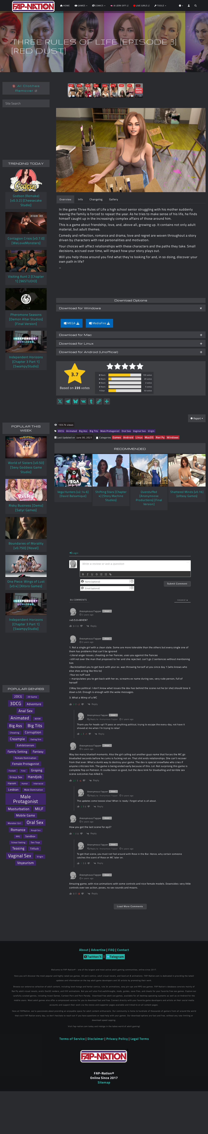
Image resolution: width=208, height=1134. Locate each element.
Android (128, 437)
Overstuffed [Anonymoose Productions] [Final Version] (149, 498)
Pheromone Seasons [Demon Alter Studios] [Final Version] (26, 319)
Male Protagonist (109, 431)
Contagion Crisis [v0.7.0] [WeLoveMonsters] (26, 240)
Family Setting (17, 751)
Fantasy (38, 751)
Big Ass (83, 431)
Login (75, 553)
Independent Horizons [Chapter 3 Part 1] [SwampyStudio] (26, 361)
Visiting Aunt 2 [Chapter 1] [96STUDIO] (26, 279)
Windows (173, 437)
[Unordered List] (106, 574)
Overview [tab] (65, 199)
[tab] (131, 308)
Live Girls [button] (141, 5)
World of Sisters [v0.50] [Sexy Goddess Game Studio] (26, 467)
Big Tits (94, 431)
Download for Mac (75, 335)
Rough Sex (36, 830)
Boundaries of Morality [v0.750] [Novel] (26, 545)
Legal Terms (139, 1038)
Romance (18, 829)
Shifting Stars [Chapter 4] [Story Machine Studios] (111, 496)
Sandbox (30, 836)
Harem (12, 783)
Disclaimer (95, 1038)
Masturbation (18, 808)
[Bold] (83, 574)
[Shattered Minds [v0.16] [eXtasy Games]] (187, 470)
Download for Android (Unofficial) (88, 352)
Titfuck (34, 848)
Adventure (34, 704)
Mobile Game (25, 815)
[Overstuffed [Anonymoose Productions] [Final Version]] (149, 470)
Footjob (12, 770)
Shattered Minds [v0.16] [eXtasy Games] (187, 494)
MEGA (71, 323)
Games (117, 437)
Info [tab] (80, 199)
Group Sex (16, 777)
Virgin (151, 431)
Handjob (35, 777)
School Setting (18, 842)
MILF (39, 809)
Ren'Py (160, 437)
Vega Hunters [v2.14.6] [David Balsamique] (73, 494)
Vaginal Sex (139, 431)
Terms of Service (72, 1038)
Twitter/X (94, 956)
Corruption (33, 732)
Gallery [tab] (113, 199)
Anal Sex (26, 710)
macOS (149, 437)
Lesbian (13, 789)
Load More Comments (130, 906)
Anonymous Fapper (109, 719)
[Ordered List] (101, 574)
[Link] (110, 574)
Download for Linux (76, 343)
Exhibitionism (25, 745)
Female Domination (25, 758)
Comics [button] (99, 5)
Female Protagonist (25, 764)
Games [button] (81, 5)
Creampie (17, 738)
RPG (18, 836)
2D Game (32, 696)
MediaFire (99, 323)
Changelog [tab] (96, 199)
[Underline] (92, 574)
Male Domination (33, 790)
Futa (23, 770)
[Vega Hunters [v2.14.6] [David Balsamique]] (73, 470)
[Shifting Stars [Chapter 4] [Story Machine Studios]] (111, 470)
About (83, 949)
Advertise (98, 949)
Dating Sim (36, 739)
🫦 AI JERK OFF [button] (118, 5)
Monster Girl (14, 823)
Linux (139, 437)
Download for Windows (80, 308)
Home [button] (66, 5)
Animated (71, 431)
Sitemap (104, 1082)
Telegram (117, 956)
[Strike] (96, 574)
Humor (25, 783)
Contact (123, 949)
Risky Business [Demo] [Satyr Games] (26, 507)
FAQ (111, 949)
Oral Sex (126, 431)
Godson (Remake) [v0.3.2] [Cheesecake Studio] (26, 200)
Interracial (38, 783)
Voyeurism (25, 862)
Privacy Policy (117, 1038)
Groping (36, 770)
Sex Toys (35, 842)
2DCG (18, 696)
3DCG (61, 431)
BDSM (38, 718)
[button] (196, 6)
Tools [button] (160, 5)
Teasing (18, 848)
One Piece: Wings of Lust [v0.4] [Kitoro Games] (26, 583)
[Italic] (87, 574)
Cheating (14, 732)
